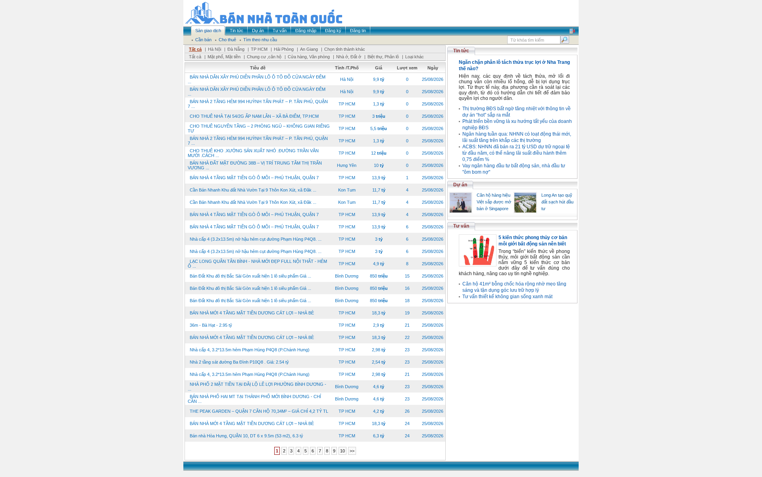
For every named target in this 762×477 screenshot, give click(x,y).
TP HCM (259, 49)
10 (342, 450)
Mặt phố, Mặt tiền (224, 56)
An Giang (309, 49)
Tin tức (461, 51)
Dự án (460, 185)
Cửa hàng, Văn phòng (309, 56)
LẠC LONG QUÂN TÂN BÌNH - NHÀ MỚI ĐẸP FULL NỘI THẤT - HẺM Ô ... (257, 263)
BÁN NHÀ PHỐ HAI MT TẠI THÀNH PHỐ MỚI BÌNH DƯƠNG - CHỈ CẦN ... (254, 399)
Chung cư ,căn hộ (264, 56)
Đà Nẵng (235, 49)
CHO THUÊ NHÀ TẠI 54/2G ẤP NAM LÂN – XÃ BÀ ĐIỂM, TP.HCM (254, 116)
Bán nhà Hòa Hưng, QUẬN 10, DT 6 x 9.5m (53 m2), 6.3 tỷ (246, 435)
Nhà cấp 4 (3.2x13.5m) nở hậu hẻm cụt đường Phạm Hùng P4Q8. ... (255, 239)
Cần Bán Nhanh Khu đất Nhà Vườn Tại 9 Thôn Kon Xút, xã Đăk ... (253, 190)
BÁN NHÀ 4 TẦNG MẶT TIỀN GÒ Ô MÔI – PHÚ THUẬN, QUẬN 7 (254, 177)
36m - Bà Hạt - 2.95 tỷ (211, 325)
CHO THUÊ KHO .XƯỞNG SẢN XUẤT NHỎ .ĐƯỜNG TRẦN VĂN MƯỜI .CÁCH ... (253, 153)
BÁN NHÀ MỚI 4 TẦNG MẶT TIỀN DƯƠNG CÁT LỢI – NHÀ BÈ (252, 312)
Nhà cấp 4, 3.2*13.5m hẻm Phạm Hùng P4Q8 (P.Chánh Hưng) (250, 349)
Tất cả (195, 49)
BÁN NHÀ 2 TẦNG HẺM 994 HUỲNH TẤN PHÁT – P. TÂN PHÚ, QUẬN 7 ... (258, 104)
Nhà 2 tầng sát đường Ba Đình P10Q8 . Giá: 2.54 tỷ (239, 362)
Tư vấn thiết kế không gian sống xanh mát (507, 296)
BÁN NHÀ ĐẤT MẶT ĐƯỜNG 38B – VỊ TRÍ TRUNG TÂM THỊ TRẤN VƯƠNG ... (255, 165)
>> (352, 450)
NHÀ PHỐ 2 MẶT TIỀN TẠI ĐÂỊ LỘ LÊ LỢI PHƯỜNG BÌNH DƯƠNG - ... (257, 386)
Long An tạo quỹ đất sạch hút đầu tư (557, 202)
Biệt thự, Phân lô (383, 56)
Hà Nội (214, 49)
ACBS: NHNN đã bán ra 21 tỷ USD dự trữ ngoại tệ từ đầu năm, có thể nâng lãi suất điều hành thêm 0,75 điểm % (516, 153)
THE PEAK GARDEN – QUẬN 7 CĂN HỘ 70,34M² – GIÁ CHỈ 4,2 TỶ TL (259, 411)
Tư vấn (461, 226)
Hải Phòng (284, 49)
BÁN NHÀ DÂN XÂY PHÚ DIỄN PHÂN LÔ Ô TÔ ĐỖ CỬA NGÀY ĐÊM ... (256, 79)
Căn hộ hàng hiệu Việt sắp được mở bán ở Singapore (494, 202)
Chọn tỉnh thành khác (344, 49)
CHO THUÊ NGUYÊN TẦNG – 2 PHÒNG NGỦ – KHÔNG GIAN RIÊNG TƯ (259, 128)
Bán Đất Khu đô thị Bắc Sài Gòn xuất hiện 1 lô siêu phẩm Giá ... (250, 276)
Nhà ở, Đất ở (348, 56)
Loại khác (414, 56)
